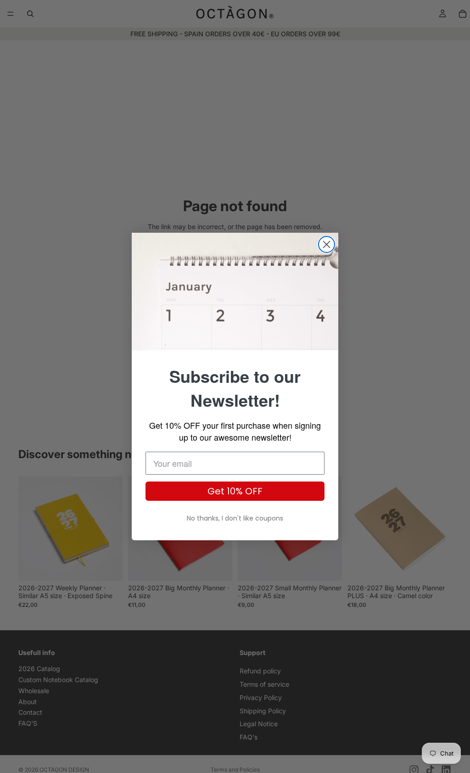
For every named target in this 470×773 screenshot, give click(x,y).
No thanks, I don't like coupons (235, 518)
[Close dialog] (327, 244)
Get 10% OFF (235, 491)
